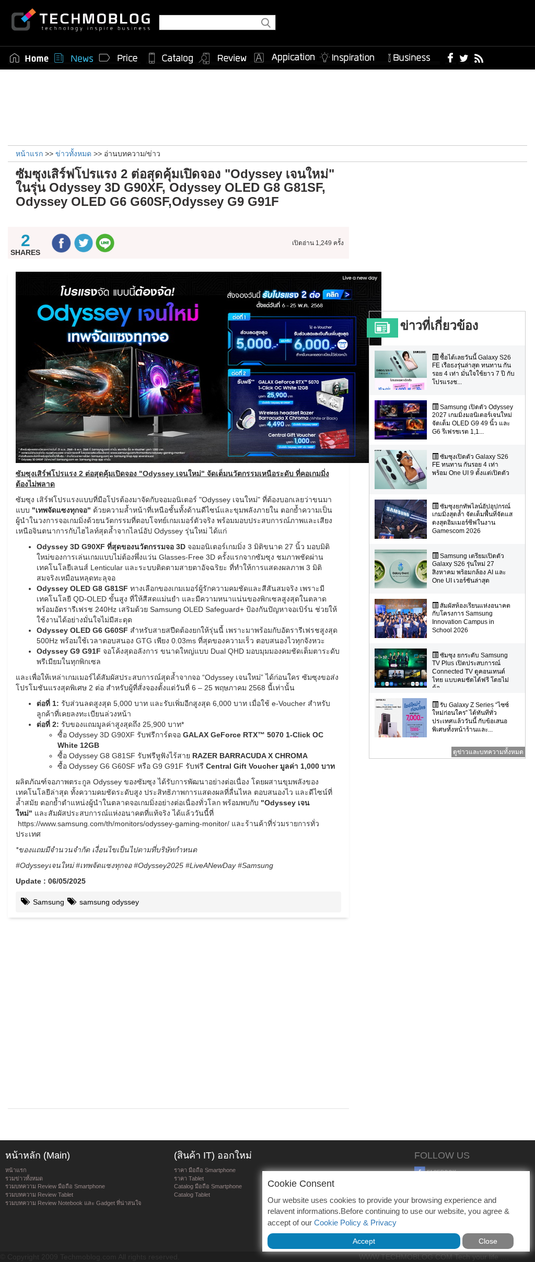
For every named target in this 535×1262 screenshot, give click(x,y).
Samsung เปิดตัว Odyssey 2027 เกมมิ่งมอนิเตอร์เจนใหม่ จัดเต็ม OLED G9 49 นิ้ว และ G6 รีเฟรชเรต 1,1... (472, 419)
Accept (364, 1241)
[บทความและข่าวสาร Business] (412, 56)
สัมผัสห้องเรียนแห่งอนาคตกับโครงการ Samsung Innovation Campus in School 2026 (471, 618)
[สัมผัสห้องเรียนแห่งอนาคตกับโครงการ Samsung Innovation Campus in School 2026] (403, 618)
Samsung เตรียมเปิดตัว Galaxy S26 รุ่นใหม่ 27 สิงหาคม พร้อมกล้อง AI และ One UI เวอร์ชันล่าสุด (469, 568)
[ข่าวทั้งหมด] (74, 58)
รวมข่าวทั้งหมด (24, 1178)
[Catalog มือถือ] (171, 58)
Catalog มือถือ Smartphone (208, 1186)
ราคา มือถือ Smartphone (205, 1170)
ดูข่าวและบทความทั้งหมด (488, 752)
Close (488, 1241)
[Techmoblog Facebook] (450, 57)
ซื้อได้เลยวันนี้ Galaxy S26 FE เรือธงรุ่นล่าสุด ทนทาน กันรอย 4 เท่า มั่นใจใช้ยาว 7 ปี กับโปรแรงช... (473, 370)
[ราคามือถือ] (119, 58)
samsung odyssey (108, 902)
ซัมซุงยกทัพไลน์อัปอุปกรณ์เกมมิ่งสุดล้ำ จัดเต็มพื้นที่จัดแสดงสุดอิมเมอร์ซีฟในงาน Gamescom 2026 (472, 519)
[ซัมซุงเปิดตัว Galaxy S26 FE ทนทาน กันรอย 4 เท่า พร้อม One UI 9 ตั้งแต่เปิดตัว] (403, 469)
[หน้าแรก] (29, 58)
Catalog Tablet (192, 1194)
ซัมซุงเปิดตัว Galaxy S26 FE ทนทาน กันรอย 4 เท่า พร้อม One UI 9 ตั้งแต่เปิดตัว (470, 465)
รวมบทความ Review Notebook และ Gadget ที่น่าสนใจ (73, 1203)
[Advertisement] (267, 106)
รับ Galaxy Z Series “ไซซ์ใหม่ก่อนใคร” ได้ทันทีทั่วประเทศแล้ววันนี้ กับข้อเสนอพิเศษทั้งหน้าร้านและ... (470, 717)
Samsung (47, 902)
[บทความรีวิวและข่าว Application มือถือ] (283, 58)
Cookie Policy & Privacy (355, 1222)
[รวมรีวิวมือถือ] (223, 59)
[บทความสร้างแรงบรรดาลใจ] (351, 56)
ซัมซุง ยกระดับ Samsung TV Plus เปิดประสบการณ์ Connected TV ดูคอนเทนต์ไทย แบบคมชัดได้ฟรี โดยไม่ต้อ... (470, 671)
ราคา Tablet (189, 1178)
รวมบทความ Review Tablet (39, 1194)
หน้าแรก (16, 1170)
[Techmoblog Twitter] (463, 57)
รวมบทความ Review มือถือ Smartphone (55, 1186)
